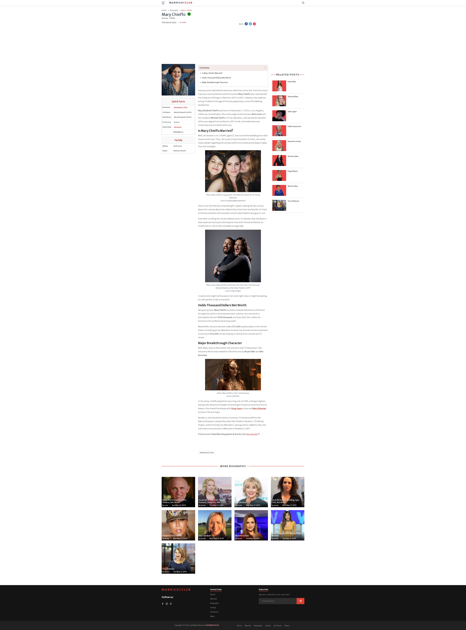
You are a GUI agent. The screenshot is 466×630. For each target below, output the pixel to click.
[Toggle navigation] (164, 3)
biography (174, 10)
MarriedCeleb (176, 590)
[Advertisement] (233, 45)
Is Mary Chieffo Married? (212, 73)
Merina (203, 505)
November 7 (178, 107)
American (177, 127)
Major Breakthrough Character (215, 82)
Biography (214, 603)
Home (212, 594)
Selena (184, 22)
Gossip (213, 607)
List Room (214, 612)
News (212, 616)
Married (181, 2)
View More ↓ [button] (178, 132)
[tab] (233, 68)
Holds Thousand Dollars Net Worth (216, 78)
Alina (166, 505)
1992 (185, 107)
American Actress (207, 453)
